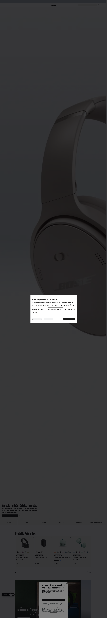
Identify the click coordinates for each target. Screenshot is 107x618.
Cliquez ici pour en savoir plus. (55, 307)
